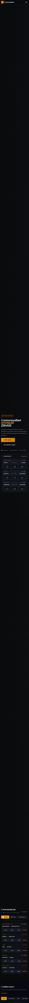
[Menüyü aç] (26, 2)
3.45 (12, 961)
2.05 (5, 961)
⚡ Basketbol (22, 917)
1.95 (5, 940)
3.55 (19, 961)
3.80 (12, 971)
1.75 (5, 971)
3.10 (18, 930)
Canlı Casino (11, 998)
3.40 (12, 940)
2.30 (5, 930)
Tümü (4, 998)
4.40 (18, 971)
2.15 (5, 950)
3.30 (12, 950)
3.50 (12, 930)
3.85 (19, 940)
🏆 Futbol (13, 917)
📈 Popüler (5, 917)
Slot (18, 998)
